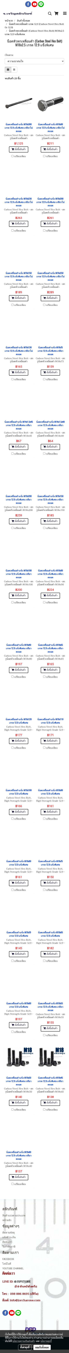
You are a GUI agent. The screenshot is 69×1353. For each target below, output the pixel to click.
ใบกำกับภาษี (8, 1246)
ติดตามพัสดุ (8, 1232)
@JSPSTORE (22, 1281)
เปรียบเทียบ (20, 156)
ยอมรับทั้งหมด (42, 1347)
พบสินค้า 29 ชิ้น (13, 78)
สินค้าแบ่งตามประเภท (13, 1215)
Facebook (8, 1259)
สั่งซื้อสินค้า (20, 149)
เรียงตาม (10, 55)
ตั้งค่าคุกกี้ (24, 1347)
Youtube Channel (13, 1268)
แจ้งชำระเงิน (9, 1237)
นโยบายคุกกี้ (46, 1341)
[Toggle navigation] (64, 13)
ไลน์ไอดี (6, 1263)
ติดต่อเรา (7, 1242)
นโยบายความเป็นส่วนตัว (24, 1341)
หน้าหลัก (6, 1220)
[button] (49, 13)
